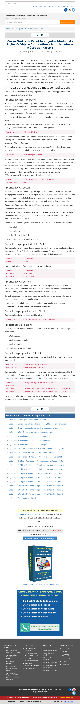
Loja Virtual (65, 664)
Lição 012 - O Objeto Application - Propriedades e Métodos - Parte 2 (36, 465)
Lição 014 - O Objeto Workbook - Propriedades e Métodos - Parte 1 (36, 473)
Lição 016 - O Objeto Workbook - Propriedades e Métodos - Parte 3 (36, 481)
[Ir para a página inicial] (38, 35)
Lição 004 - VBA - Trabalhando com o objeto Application (32, 432)
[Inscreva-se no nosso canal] (69, 10)
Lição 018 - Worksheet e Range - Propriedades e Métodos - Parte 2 (36, 490)
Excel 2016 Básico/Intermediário (32, 660)
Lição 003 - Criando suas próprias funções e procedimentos (33, 428)
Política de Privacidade (66, 655)
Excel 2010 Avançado (50, 670)
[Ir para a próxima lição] (46, 35)
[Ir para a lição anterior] (33, 35)
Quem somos (66, 648)
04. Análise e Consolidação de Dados (11, 668)
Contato (64, 651)
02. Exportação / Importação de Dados (11, 657)
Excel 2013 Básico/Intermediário (32, 664)
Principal (9, 29)
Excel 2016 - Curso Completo (31, 649)
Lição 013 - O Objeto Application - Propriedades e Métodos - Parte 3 (36, 469)
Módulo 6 (39, 29)
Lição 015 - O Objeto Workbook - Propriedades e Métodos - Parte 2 (36, 477)
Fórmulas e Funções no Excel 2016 (49, 666)
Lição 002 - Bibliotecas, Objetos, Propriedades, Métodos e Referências (37, 424)
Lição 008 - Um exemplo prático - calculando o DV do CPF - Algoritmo (37, 448)
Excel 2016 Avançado (31, 656)
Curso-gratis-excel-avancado (24, 29)
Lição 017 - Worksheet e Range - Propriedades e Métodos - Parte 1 (36, 486)
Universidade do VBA (50, 650)
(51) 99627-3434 (41, 692)
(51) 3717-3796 (55, 689)
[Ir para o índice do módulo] (42, 35)
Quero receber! (67, 22)
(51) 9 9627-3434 (41, 6)
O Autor (64, 662)
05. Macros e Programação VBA (12, 674)
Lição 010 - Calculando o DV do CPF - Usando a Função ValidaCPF (35, 457)
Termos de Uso (67, 659)
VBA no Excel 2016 (31, 653)
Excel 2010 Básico (30, 668)
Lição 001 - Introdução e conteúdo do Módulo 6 (28, 419)
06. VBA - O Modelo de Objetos (12, 679)
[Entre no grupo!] (40, 612)
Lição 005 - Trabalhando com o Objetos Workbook (29, 436)
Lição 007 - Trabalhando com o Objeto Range (27, 444)
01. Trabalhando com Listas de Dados (13, 651)
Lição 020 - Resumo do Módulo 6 (22, 498)
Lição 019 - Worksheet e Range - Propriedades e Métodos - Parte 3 (36, 494)
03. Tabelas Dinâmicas (10, 662)
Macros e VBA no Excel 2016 (48, 659)
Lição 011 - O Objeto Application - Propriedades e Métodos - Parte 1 (36, 461)
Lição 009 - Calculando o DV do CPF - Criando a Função (31, 452)
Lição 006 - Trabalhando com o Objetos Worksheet (29, 440)
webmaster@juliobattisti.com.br (63, 6)
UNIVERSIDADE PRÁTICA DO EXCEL (32, 514)
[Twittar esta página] (73, 10)
